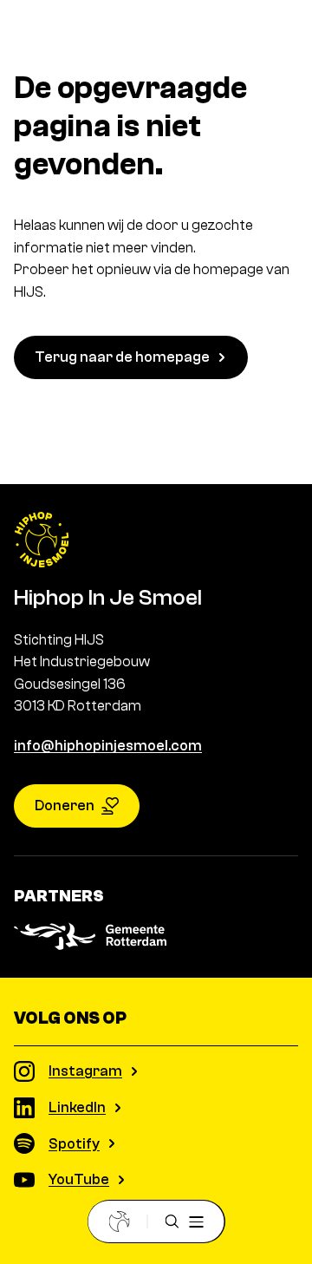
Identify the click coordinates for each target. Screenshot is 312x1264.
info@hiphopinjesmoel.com (108, 745)
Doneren (64, 805)
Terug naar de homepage (122, 357)
